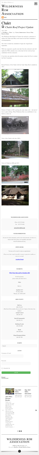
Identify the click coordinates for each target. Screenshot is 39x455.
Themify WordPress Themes (24, 447)
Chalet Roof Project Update (19, 27)
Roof (7, 34)
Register (3, 377)
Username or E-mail (6, 353)
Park (32, 32)
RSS (5, 17)
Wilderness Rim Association (19, 440)
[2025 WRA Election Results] (9, 394)
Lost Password (5, 378)
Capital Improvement (20, 32)
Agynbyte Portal (19, 259)
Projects (4, 34)
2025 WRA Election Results (8, 398)
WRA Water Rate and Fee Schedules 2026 (19, 273)
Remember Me (7, 368)
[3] (21, 431)
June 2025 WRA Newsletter (18, 392)
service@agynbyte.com (19, 228)
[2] (19, 431)
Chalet (28, 32)
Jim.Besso (5, 32)
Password (4, 360)
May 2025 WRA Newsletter (28, 392)
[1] (17, 431)
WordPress (16, 447)
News (10, 32)
